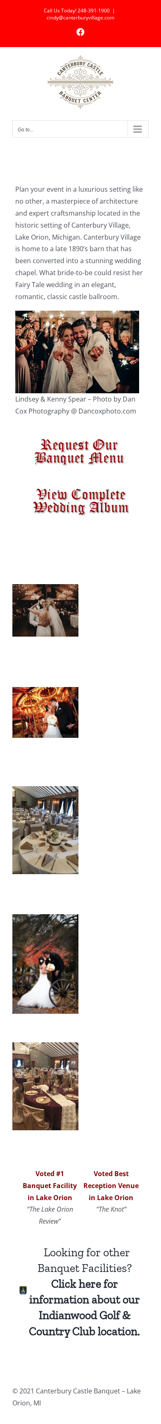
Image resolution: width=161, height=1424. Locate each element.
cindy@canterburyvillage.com (80, 17)
